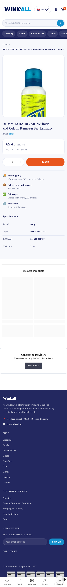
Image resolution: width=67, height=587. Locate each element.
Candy (22, 34)
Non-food (7, 461)
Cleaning (9, 34)
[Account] (56, 10)
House (5, 44)
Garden (6, 482)
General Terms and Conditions (17, 503)
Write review (33, 365)
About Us (7, 498)
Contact (6, 519)
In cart (45, 162)
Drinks (6, 471)
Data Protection (10, 514)
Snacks (6, 477)
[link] (17, 321)
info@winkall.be (14, 424)
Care (5, 466)
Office (52, 34)
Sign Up (56, 542)
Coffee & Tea (37, 34)
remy (11, 134)
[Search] (60, 23)
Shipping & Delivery (13, 508)
